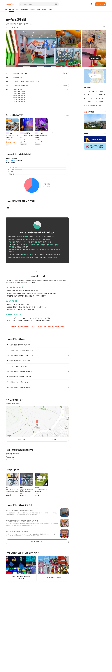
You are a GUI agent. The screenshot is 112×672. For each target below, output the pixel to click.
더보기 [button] (105, 112)
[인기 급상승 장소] (52, 132)
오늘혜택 (50, 9)
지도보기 (66, 73)
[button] (56, 4)
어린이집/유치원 (24, 9)
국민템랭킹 (32, 9)
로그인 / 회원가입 (100, 4)
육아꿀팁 (44, 9)
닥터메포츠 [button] (37, 487)
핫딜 (6, 9)
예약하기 (66, 85)
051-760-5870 (17, 77)
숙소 (17, 9)
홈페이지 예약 (10, 458)
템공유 (38, 9)
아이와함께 (11, 9)
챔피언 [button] (7, 487)
